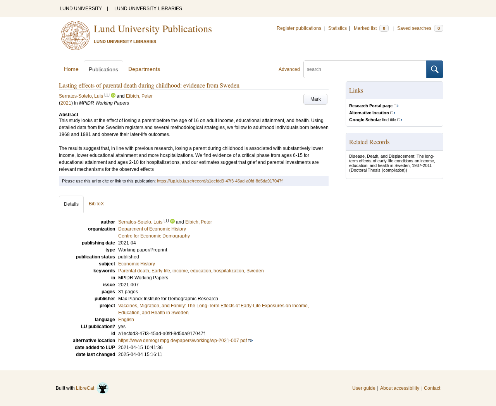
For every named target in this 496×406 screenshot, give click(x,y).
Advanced (289, 69)
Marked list (369, 28)
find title (372, 119)
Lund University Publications (153, 28)
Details (71, 204)
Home (71, 69)
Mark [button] (315, 99)
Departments (144, 69)
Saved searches (418, 28)
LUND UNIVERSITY (81, 8)
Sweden (255, 271)
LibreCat (86, 388)
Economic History (136, 264)
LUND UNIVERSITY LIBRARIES (148, 8)
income (180, 271)
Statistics (337, 28)
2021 (65, 103)
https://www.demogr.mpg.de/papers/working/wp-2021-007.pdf (182, 340)
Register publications (299, 28)
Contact (432, 388)
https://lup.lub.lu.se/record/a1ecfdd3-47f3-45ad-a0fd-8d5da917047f (219, 181)
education (200, 271)
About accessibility (399, 388)
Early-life (161, 271)
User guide (363, 388)
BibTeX (96, 203)
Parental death (133, 271)
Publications (103, 69)
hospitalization (229, 271)
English (126, 319)
